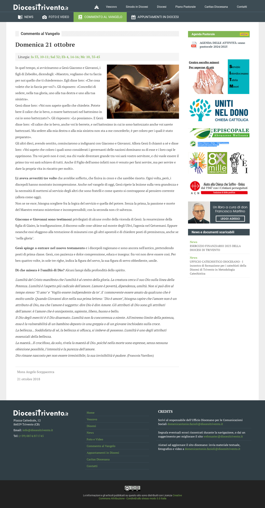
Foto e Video (59, 17)
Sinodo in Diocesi (137, 6)
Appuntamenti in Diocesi (158, 17)
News (28, 17)
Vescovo (111, 6)
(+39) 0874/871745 (31, 436)
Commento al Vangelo (103, 17)
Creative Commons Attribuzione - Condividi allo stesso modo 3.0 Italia (140, 497)
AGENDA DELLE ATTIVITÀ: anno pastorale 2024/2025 (222, 45)
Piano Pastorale (185, 6)
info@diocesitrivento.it (38, 430)
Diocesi (161, 6)
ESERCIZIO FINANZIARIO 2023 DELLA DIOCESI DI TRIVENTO (215, 246)
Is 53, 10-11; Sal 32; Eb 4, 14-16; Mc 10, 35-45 (65, 57)
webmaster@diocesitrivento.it (223, 436)
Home (90, 413)
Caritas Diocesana (216, 6)
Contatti (242, 6)
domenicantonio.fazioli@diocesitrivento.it (195, 424)
